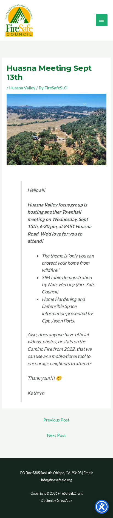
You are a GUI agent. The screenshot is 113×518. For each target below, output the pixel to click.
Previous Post (56, 419)
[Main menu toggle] (102, 20)
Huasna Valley (22, 87)
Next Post (56, 435)
